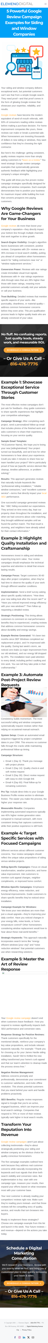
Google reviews (8, 115)
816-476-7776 (24, 364)
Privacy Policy (26, 1330)
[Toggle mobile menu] (46, 4)
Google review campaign (18, 1018)
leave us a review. (31, 160)
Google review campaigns (14, 1142)
